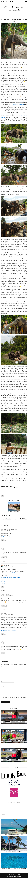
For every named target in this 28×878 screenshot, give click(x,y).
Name (2, 681)
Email (2, 686)
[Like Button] (2, 496)
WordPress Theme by (14, 876)
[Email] (10, 1)
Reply (3, 544)
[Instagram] (3, 1)
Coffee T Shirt (14, 572)
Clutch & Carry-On (14, 7)
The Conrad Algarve (21, 519)
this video (17, 285)
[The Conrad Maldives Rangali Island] (14, 826)
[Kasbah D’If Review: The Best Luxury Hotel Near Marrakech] (14, 506)
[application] (14, 717)
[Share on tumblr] (9, 515)
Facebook (3, 581)
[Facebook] (6, 1)
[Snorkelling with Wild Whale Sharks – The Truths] (14, 860)
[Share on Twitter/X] (6, 515)
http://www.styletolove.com (7, 536)
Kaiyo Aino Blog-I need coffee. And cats (10, 577)
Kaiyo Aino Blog (5, 580)
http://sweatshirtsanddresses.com (8, 630)
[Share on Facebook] (5, 515)
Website (3, 692)
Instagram (3, 583)
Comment (3, 667)
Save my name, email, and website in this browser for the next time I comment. (13, 698)
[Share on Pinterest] (8, 515)
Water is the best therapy (6, 520)
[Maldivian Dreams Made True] (14, 843)
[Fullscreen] (25, 722)
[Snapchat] (8, 1)
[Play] (2, 722)
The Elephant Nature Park (18, 104)
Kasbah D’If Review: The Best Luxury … (13, 512)
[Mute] (23, 722)
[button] (26, 1)
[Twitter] (1, 1)
